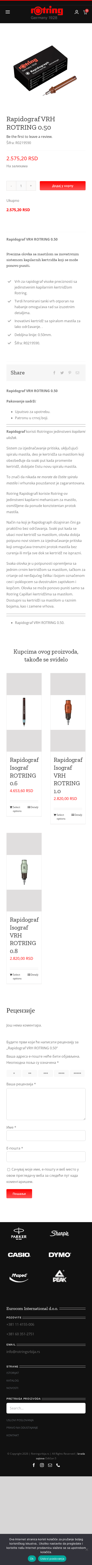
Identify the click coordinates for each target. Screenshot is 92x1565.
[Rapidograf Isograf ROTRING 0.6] (24, 712)
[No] (87, 1549)
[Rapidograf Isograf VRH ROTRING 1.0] (67, 712)
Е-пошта (14, 1148)
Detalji (34, 807)
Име (11, 1127)
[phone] (58, 1465)
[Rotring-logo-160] (46, 7)
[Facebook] (54, 373)
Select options (17, 809)
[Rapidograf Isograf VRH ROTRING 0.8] (24, 872)
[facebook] (34, 1465)
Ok (32, 1558)
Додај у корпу (62, 186)
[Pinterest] (70, 373)
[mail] (50, 1465)
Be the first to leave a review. (29, 136)
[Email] (77, 373)
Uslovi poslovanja (52, 1558)
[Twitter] (62, 373)
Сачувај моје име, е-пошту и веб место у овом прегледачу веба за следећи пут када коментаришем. (42, 1175)
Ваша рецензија (21, 1084)
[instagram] (42, 1465)
